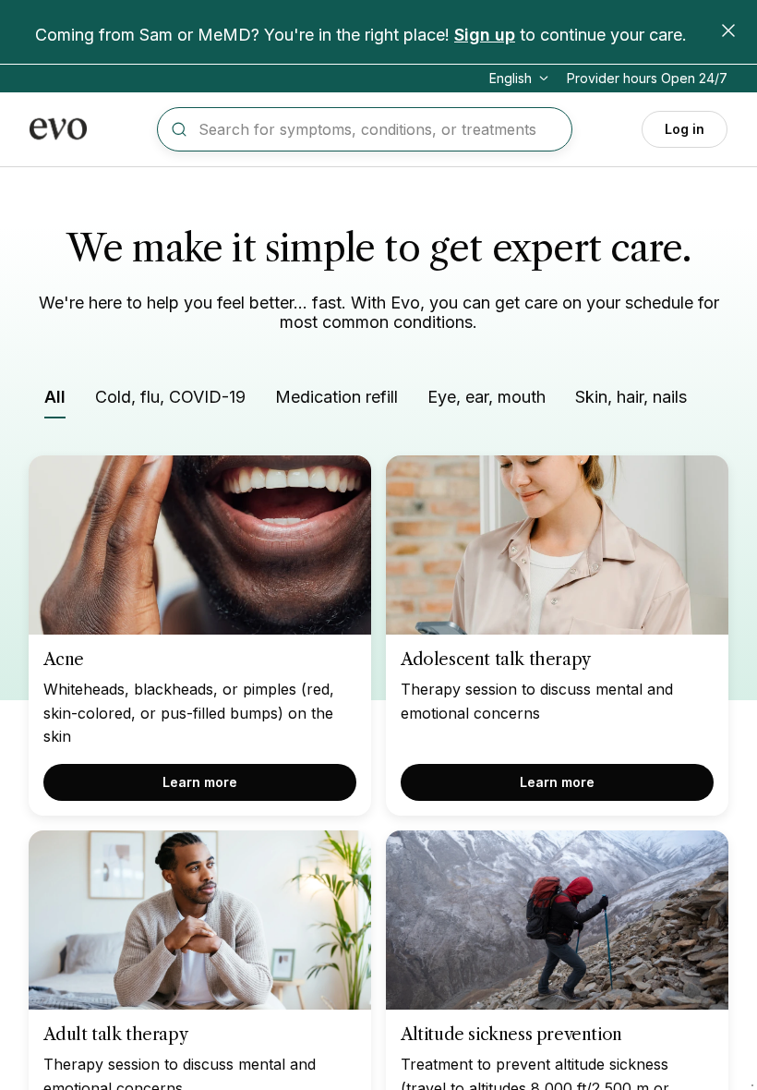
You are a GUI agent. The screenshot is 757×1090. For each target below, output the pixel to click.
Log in (684, 129)
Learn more (199, 782)
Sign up (484, 34)
